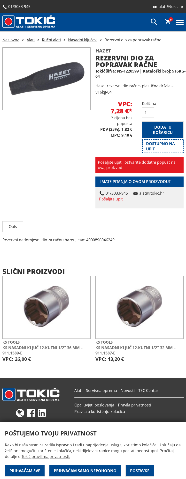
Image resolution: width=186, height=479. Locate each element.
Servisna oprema (101, 390)
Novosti (128, 390)
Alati (31, 40)
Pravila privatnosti (134, 405)
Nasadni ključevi (82, 40)
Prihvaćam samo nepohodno (85, 470)
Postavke (139, 470)
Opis (13, 226)
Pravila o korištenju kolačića (99, 411)
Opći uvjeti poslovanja (94, 405)
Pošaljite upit (111, 199)
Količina (148, 103)
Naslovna (10, 40)
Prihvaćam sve (24, 470)
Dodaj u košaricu (163, 130)
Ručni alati (51, 40)
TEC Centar (148, 390)
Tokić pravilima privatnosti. (46, 456)
